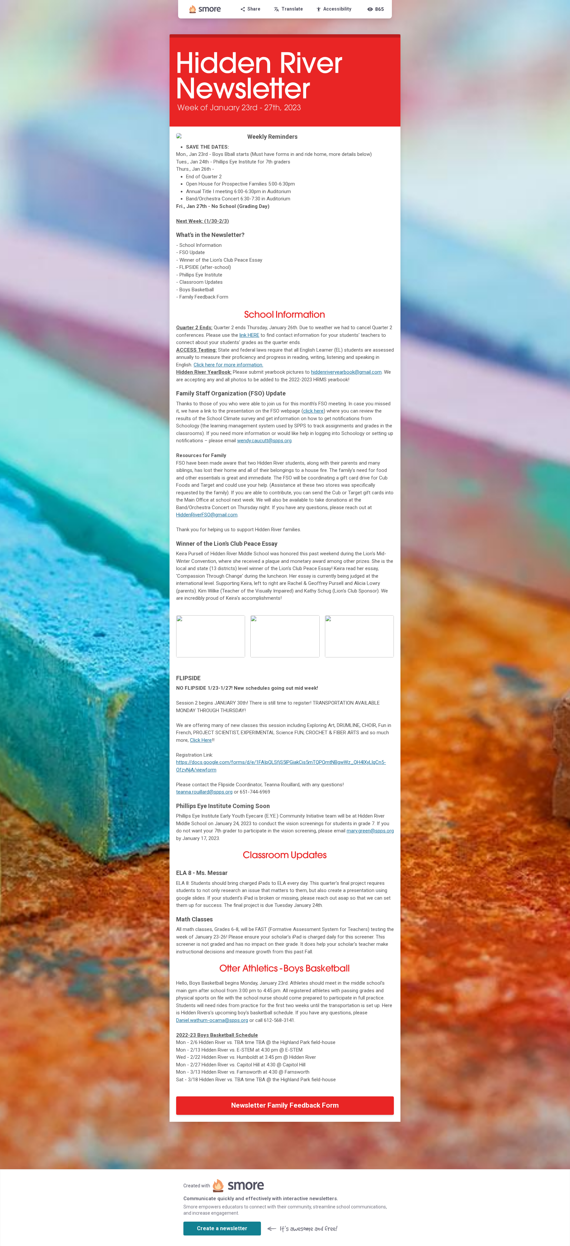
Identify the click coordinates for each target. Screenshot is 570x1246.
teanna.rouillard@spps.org (204, 792)
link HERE (249, 335)
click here (313, 411)
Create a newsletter (222, 1228)
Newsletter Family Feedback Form (285, 1105)
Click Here (201, 740)
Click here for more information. (228, 365)
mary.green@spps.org (370, 831)
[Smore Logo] (205, 9)
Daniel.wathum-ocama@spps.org (212, 1020)
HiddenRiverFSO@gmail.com (207, 515)
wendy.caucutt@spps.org (264, 441)
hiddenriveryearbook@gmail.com (346, 372)
